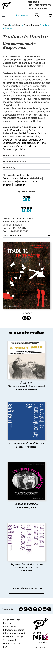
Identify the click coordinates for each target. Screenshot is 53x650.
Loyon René (39, 142)
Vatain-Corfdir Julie (27, 146)
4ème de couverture (16, 161)
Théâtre (7, 184)
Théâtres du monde (25, 218)
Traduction (19, 184)
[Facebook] (26, 609)
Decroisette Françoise (15, 139)
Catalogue (17, 25)
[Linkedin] (35, 609)
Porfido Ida (9, 146)
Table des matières (15, 155)
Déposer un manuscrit (14, 633)
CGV (5, 647)
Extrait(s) (10, 167)
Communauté (10, 178)
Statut (36, 181)
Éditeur (24, 178)
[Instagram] (21, 609)
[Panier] (50, 15)
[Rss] (49, 609)
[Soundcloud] (45, 609)
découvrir (25, 384)
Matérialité (36, 178)
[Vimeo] (40, 609)
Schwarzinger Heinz (14, 149)
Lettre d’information (13, 636)
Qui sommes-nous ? (13, 619)
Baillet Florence (27, 133)
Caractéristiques (12, 235)
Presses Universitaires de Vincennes (39, 5)
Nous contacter (11, 626)
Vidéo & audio (10, 640)
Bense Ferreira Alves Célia (24, 136)
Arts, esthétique (31, 25)
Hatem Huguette (21, 142)
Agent (29, 175)
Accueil (6, 25)
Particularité (10, 181)
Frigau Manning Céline (22, 130)
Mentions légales (11, 643)
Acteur (21, 175)
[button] (4, 15)
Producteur (24, 181)
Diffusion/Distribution (14, 630)
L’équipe (7, 623)
